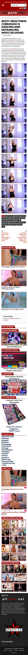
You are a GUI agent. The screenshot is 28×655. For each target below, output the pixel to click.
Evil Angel (4, 448)
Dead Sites (21, 650)
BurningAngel (6, 444)
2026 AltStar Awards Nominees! (14, 377)
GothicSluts (5, 452)
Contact (10, 650)
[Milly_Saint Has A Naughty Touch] (14, 300)
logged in (12, 318)
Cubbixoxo (12, 40)
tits (3, 226)
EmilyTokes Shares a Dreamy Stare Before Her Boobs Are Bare (22, 237)
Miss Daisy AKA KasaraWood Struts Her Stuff (5, 236)
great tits (5, 222)
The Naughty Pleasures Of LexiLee (13, 267)
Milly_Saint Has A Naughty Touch (12, 309)
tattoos (20, 224)
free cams (17, 220)
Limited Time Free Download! (14, 401)
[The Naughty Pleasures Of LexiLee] (14, 257)
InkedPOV (4, 454)
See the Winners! (14, 346)
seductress (13, 224)
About (5, 650)
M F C (17, 222)
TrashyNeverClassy (8, 463)
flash (11, 220)
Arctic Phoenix (7, 35)
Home (2, 17)
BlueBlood (5, 442)
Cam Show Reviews (9, 17)
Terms (15, 650)
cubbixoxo (10, 218)
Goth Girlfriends (7, 450)
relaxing (22, 222)
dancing (22, 218)
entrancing (5, 220)
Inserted (4, 456)
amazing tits (9, 215)
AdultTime (5, 438)
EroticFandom (6, 446)
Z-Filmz (4, 465)
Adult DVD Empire (7, 437)
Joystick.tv (5, 457)
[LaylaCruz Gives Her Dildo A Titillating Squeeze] (14, 278)
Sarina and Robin (7, 461)
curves (16, 218)
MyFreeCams (6, 459)
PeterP (4, 490)
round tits (5, 224)
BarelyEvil (4, 440)
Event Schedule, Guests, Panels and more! (14, 369)
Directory (14, 652)
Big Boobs (16, 215)
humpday (11, 222)
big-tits (23, 215)
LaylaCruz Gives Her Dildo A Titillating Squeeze (10, 288)
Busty (3, 218)
